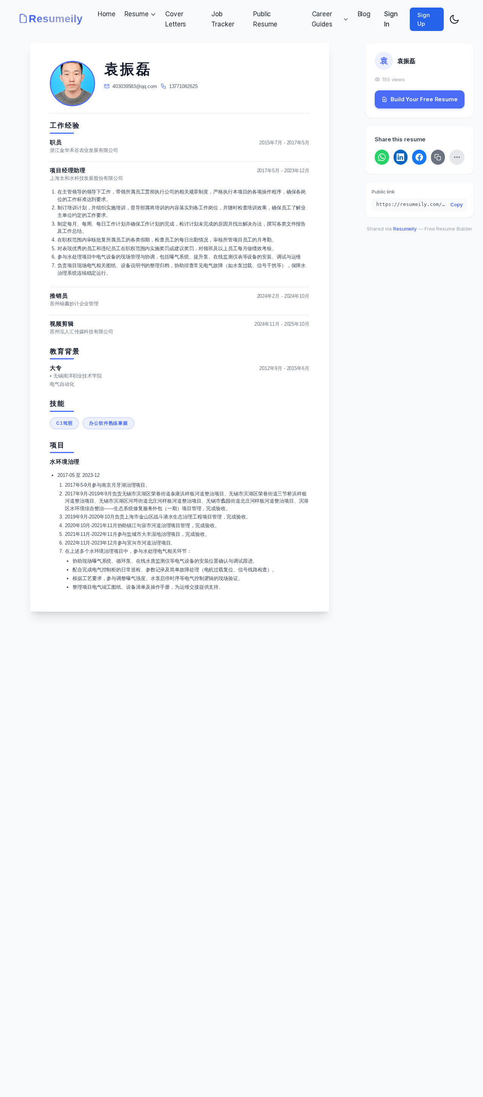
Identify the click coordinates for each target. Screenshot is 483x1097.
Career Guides (322, 19)
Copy (456, 204)
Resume (137, 14)
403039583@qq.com (134, 86)
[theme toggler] (454, 19)
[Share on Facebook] (419, 157)
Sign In (391, 19)
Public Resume (265, 19)
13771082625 (183, 86)
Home (106, 14)
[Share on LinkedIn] (401, 157)
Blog (364, 14)
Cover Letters (175, 19)
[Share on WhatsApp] (382, 157)
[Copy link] (438, 157)
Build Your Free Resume (424, 99)
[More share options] (457, 157)
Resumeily (405, 229)
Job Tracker (222, 19)
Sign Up (423, 19)
